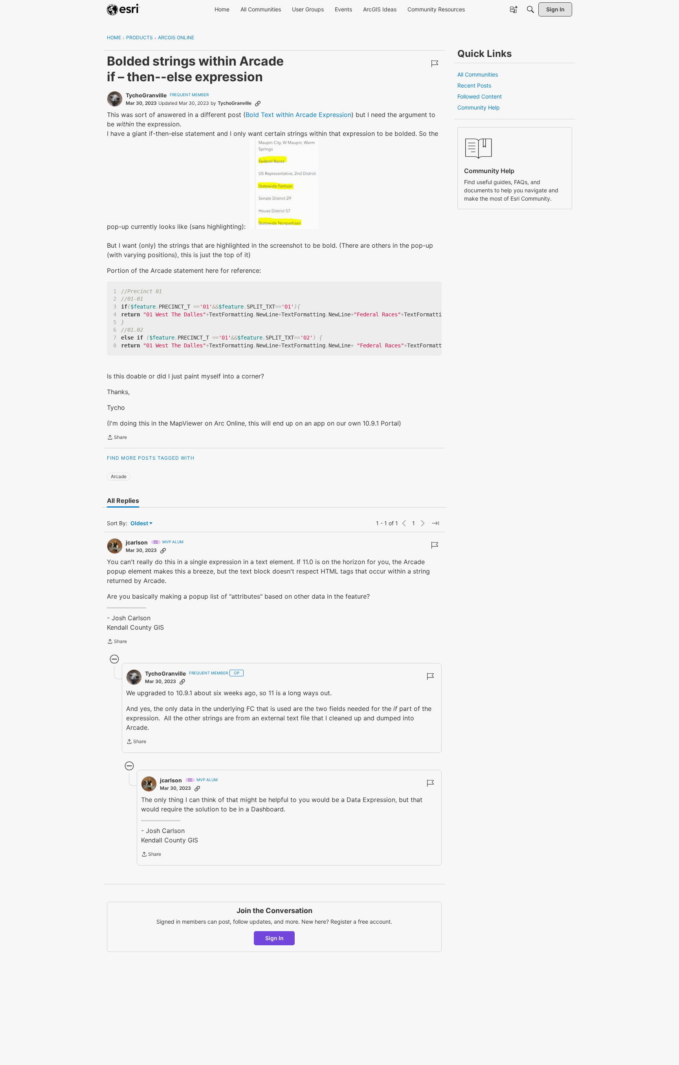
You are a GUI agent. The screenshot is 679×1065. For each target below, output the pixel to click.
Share (117, 438)
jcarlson (137, 542)
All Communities (477, 74)
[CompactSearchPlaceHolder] (530, 9)
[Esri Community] (123, 9)
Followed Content (479, 96)
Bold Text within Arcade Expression (298, 115)
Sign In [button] (274, 938)
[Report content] (435, 64)
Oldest (139, 523)
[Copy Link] (257, 103)
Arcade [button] (119, 476)
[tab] (123, 500)
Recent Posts (474, 85)
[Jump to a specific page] (435, 523)
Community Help (478, 107)
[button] (284, 183)
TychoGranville (146, 95)
